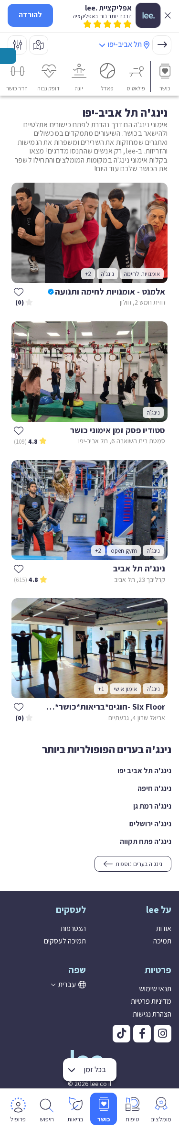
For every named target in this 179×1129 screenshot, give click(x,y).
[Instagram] (162, 1033)
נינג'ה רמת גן (152, 806)
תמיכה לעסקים (65, 941)
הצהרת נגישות (152, 1014)
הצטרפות (73, 928)
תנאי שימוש (155, 989)
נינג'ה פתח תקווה (145, 841)
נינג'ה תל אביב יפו (144, 771)
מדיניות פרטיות (151, 1001)
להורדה (30, 15)
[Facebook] (142, 1033)
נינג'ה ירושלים (150, 824)
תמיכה (162, 941)
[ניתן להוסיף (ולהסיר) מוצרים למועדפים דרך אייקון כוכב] (18, 291)
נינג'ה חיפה (154, 788)
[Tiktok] (121, 1033)
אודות (163, 928)
